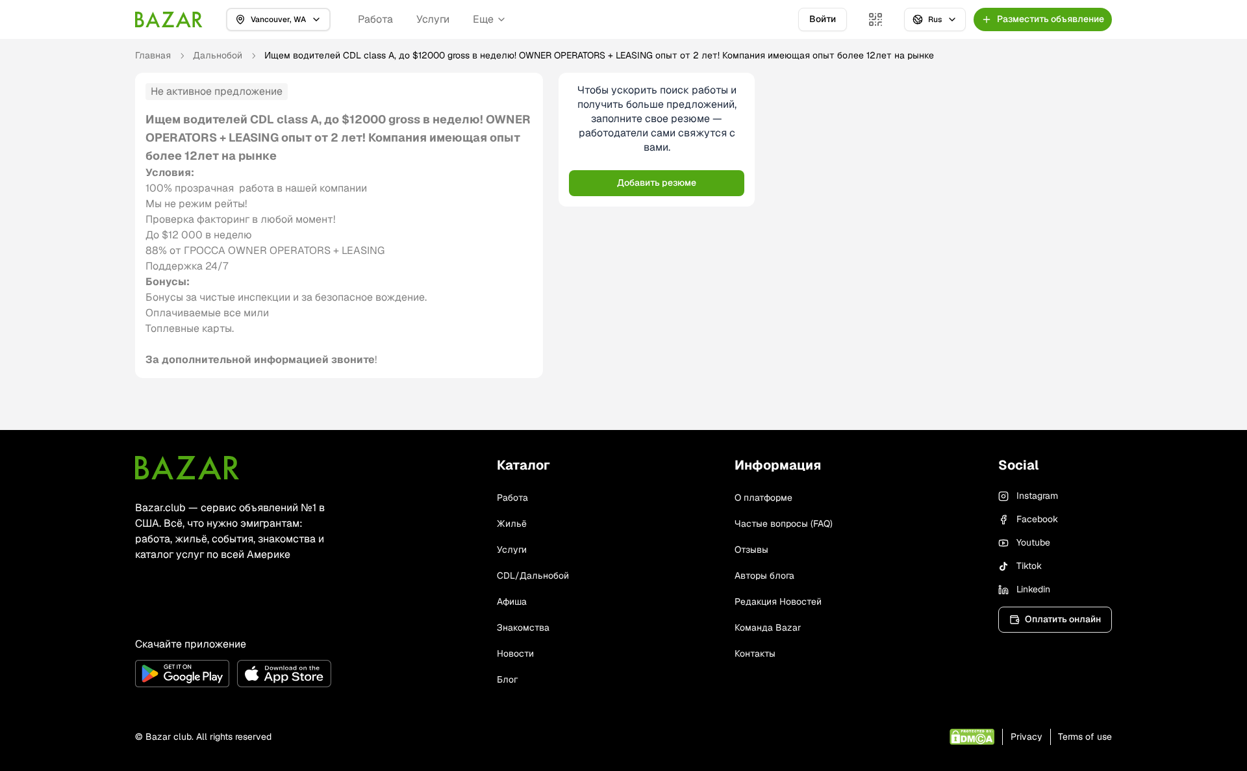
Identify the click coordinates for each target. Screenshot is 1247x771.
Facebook (1037, 519)
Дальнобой (217, 55)
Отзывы (751, 549)
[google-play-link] (182, 673)
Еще (483, 19)
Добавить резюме (656, 182)
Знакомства (523, 627)
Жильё (512, 523)
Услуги (432, 19)
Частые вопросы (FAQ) (784, 523)
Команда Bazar (768, 627)
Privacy (1026, 736)
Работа (375, 19)
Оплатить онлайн (1063, 619)
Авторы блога (764, 575)
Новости (515, 653)
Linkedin (1033, 589)
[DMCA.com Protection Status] (972, 737)
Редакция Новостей (778, 601)
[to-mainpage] (187, 467)
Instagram (1037, 495)
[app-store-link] (284, 673)
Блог (507, 679)
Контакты (755, 653)
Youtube (1033, 542)
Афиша (512, 601)
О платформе (763, 497)
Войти (822, 19)
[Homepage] (169, 19)
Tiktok (1029, 566)
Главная (153, 55)
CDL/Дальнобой (533, 575)
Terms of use (1085, 736)
